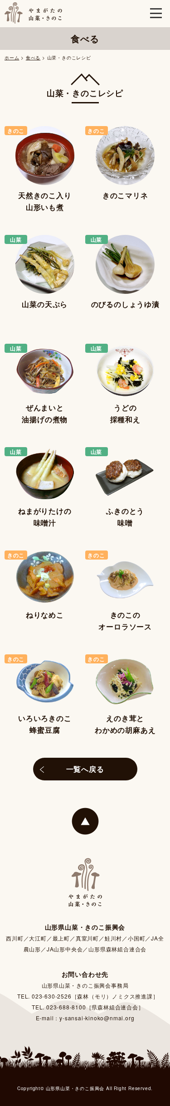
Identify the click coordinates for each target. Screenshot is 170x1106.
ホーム (12, 57)
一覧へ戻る (85, 769)
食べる (33, 57)
